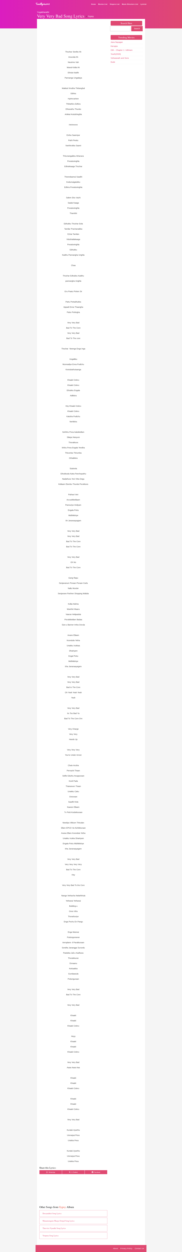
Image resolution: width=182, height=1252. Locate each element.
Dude (113, 62)
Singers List (115, 4)
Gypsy (91, 16)
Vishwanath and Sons (120, 58)
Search (137, 29)
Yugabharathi (43, 12)
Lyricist (143, 4)
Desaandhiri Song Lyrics (52, 1213)
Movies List (102, 4)
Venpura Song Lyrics (51, 1235)
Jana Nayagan (117, 42)
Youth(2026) (116, 54)
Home (93, 4)
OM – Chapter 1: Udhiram (122, 50)
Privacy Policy (126, 1248)
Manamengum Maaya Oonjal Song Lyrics (59, 1221)
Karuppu (114, 46)
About (115, 1248)
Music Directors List (130, 4)
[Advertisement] (73, 34)
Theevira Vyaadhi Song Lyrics (54, 1228)
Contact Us (139, 1248)
